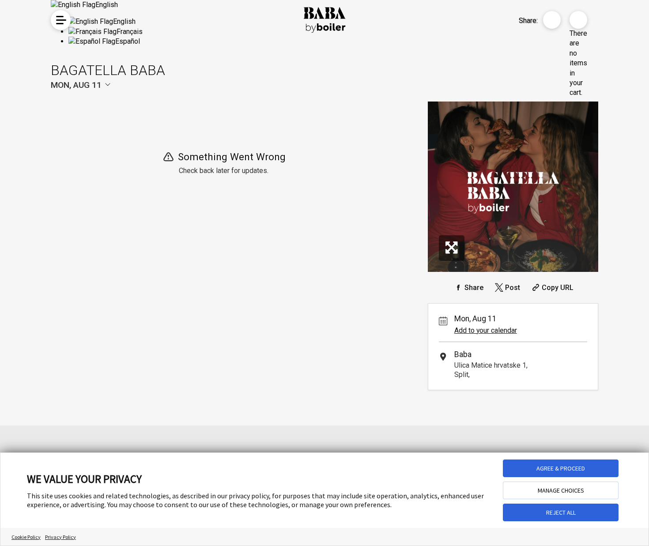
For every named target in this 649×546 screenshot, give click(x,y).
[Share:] (552, 20)
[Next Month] (194, 99)
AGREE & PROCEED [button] (560, 468)
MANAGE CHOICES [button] (561, 490)
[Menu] (61, 20)
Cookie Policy (26, 537)
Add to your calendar (485, 330)
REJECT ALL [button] (561, 512)
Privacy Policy (60, 537)
